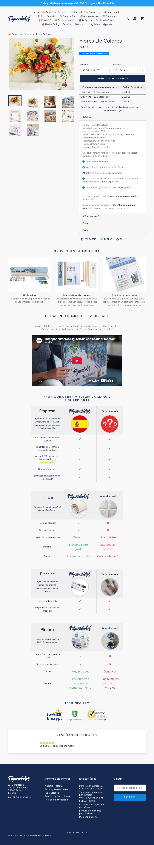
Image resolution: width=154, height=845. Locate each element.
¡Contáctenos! (52, 792)
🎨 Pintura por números (19, 34)
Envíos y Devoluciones (56, 789)
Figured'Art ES (81, 832)
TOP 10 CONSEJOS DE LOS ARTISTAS (91, 799)
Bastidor (117, 64)
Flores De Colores (44, 34)
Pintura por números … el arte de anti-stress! (91, 787)
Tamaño (84, 64)
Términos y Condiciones (57, 796)
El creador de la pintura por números (91, 805)
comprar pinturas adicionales (123, 196)
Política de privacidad (56, 799)
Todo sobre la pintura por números (90, 793)
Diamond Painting (88, 817)
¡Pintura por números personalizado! (90, 812)
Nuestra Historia (53, 786)
